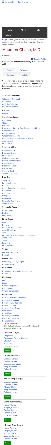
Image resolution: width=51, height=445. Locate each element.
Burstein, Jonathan (11, 436)
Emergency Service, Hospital (13, 262)
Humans (5, 225)
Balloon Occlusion (9, 306)
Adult (4, 233)
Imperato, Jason (10, 415)
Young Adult (6, 238)
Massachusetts (8, 216)
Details (25, 75)
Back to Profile (40, 59)
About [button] (23, 30)
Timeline (10, 75)
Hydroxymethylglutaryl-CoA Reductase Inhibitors (21, 128)
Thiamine (5, 123)
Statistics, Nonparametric (11, 158)
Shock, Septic (7, 180)
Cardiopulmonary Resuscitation (14, 298)
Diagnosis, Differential (10, 318)
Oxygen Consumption (10, 291)
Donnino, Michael (11, 359)
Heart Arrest (6, 186)
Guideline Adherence (10, 104)
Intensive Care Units (10, 252)
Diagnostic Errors (9, 153)
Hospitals (5, 255)
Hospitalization (8, 321)
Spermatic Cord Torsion (11, 201)
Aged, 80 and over (9, 230)
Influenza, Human (9, 183)
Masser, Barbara (10, 433)
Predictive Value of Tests (11, 161)
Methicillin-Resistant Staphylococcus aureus (19, 235)
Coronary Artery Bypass (11, 308)
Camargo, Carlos (11, 384)
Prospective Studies (10, 166)
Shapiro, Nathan (10, 387)
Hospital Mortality (9, 150)
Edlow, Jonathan (10, 369)
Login (4, 40)
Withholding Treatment (11, 99)
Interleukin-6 (7, 144)
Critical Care (7, 313)
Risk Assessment (8, 163)
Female (5, 283)
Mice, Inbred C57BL (10, 246)
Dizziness (6, 193)
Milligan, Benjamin (11, 408)
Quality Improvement (10, 107)
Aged (4, 222)
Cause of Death (8, 171)
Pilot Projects (7, 311)
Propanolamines (8, 133)
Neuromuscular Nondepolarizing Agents (17, 138)
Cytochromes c (8, 131)
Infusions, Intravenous (10, 316)
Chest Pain (6, 191)
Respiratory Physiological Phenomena (17, 271)
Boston (5, 213)
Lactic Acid (6, 126)
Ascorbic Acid (7, 141)
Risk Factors (7, 168)
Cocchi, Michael (10, 361)
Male (4, 281)
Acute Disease (7, 204)
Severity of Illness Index (11, 174)
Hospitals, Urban (8, 264)
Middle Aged (7, 156)
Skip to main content (12, 3)
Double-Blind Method (10, 300)
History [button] (9, 35)
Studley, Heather (11, 410)
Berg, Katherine (10, 366)
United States (7, 210)
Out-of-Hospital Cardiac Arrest (13, 188)
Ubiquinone (6, 120)
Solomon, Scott (10, 392)
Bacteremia (6, 198)
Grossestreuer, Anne (12, 364)
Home (9, 30)
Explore (7, 350)
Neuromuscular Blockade (12, 303)
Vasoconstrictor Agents (11, 136)
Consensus (6, 102)
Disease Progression (10, 286)
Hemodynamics (8, 288)
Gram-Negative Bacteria (11, 228)
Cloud (9, 70)
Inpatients (6, 243)
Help (38, 30)
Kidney (5, 114)
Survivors (5, 240)
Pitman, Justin (10, 413)
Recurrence (6, 274)
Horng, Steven (10, 405)
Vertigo (5, 196)
